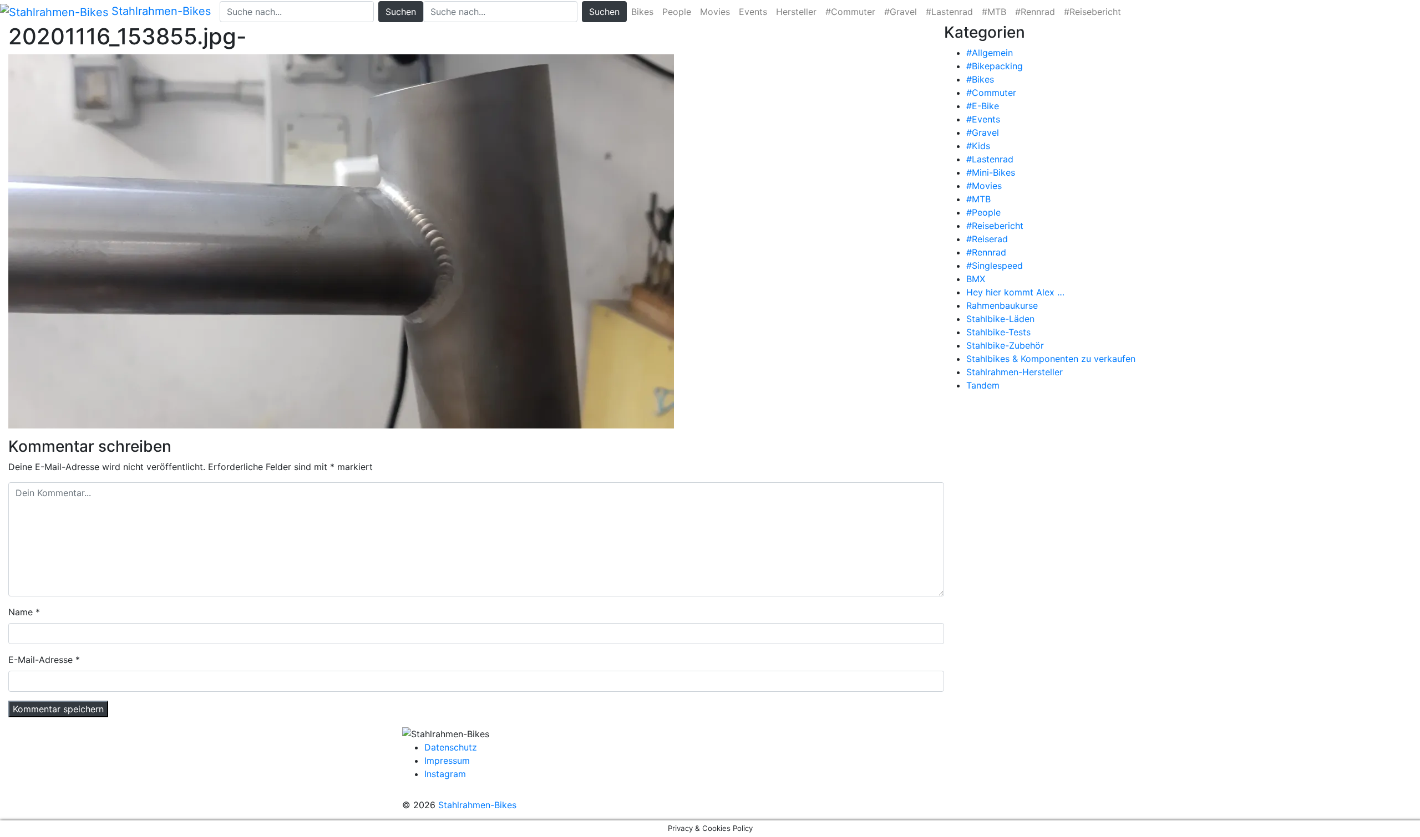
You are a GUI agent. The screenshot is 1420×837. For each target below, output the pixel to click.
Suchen (401, 11)
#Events (983, 119)
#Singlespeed (994, 265)
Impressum (447, 760)
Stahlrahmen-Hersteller (1014, 371)
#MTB (994, 11)
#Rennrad (1035, 11)
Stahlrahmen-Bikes (159, 11)
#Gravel (900, 11)
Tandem (983, 385)
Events (753, 11)
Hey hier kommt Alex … (1015, 292)
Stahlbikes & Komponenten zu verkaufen (1050, 358)
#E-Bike (982, 105)
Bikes (642, 11)
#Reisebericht (1092, 11)
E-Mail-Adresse (40, 659)
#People (983, 212)
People (676, 11)
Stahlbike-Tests (998, 332)
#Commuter (850, 11)
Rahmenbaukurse (1002, 305)
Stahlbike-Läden (1000, 318)
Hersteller (796, 11)
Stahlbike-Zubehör (1005, 345)
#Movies (984, 185)
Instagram (445, 773)
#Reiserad (987, 238)
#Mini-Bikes (990, 172)
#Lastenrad (949, 11)
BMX (975, 278)
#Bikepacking (994, 66)
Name (20, 611)
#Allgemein (989, 52)
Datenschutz (450, 747)
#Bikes (980, 79)
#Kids (978, 145)
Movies (715, 11)
